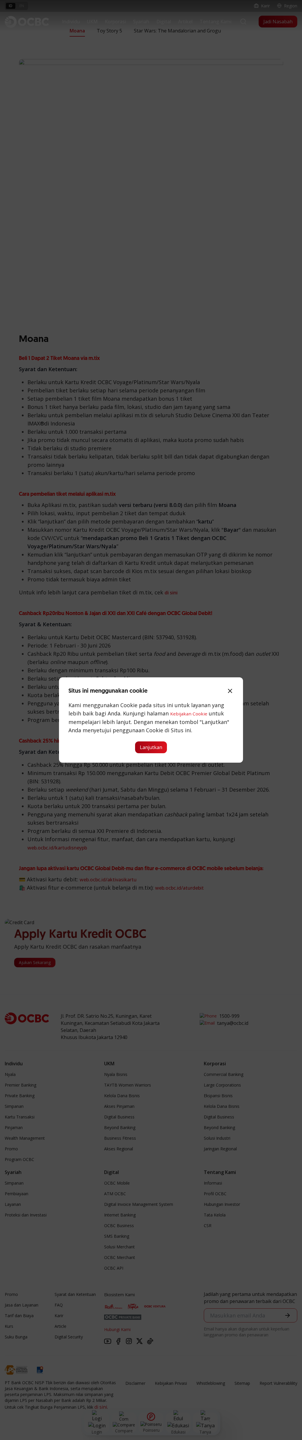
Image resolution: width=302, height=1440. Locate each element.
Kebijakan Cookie (188, 714)
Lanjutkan (151, 747)
